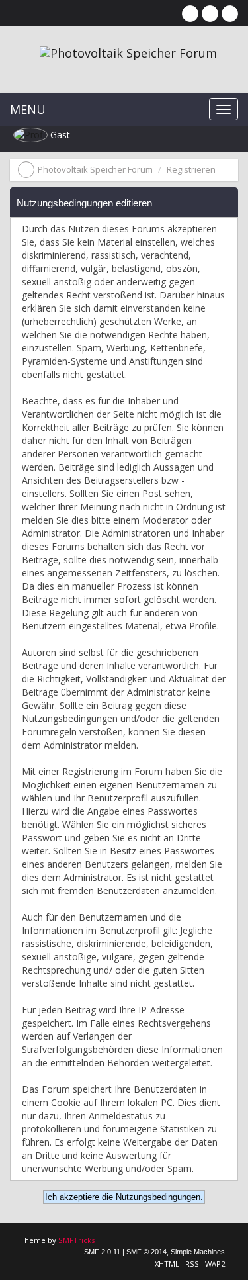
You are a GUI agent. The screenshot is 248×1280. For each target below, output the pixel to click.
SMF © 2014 (146, 1252)
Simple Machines (198, 1252)
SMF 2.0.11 (102, 1252)
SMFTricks (76, 1240)
